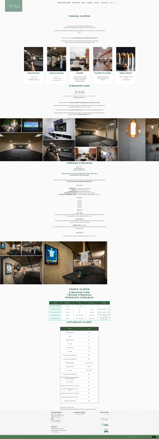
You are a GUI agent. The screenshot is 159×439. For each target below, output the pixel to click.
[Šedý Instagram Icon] (108, 414)
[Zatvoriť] (157, 437)
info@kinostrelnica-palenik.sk (57, 428)
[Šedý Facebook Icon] (105, 414)
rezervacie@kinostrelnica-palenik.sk (59, 430)
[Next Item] (157, 140)
